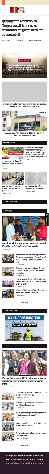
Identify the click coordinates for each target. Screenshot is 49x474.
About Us (9, 459)
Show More (24, 302)
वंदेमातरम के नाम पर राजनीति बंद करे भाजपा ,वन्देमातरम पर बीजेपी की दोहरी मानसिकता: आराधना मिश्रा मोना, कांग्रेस (24, 381)
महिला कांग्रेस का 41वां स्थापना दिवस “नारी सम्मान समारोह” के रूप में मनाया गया (31, 394)
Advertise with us (26, 463)
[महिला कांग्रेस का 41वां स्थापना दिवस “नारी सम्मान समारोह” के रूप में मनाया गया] (8, 396)
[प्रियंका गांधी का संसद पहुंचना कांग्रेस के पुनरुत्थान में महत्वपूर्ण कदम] (8, 436)
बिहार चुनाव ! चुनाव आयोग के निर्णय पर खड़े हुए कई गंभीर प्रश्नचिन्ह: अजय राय (30, 404)
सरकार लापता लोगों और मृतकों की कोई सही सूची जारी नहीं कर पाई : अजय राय (31, 424)
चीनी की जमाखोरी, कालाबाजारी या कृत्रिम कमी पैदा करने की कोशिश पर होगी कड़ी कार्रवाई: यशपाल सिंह (24, 245)
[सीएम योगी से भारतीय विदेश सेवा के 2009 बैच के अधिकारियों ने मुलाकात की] (13, 178)
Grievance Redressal (12, 463)
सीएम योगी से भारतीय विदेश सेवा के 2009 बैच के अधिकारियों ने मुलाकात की (12, 188)
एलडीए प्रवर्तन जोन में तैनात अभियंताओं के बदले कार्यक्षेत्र (34, 187)
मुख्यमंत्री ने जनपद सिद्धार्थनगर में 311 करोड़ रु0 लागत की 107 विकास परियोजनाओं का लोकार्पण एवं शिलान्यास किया (31, 282)
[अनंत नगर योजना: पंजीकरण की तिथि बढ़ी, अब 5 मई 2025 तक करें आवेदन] (13, 153)
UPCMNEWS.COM (37, 456)
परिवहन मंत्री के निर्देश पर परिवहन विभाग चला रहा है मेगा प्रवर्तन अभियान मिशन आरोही (31, 291)
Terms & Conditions (29, 459)
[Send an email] (12, 41)
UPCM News (8, 41)
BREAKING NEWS (24, 61)
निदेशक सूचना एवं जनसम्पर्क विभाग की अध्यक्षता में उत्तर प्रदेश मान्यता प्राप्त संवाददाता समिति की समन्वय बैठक (31, 271)
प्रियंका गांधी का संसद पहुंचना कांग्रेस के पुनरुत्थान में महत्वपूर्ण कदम (31, 434)
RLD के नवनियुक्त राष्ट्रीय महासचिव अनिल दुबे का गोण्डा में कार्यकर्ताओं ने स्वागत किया (31, 414)
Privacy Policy (17, 459)
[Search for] (46, 10)
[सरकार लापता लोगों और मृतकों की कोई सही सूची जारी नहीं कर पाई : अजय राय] (8, 426)
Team (35, 463)
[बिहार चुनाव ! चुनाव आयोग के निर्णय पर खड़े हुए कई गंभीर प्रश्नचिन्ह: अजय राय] (8, 406)
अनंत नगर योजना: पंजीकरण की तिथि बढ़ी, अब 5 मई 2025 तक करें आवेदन (12, 163)
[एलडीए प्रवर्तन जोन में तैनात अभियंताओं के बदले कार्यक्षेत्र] (36, 178)
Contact (40, 463)
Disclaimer (40, 459)
